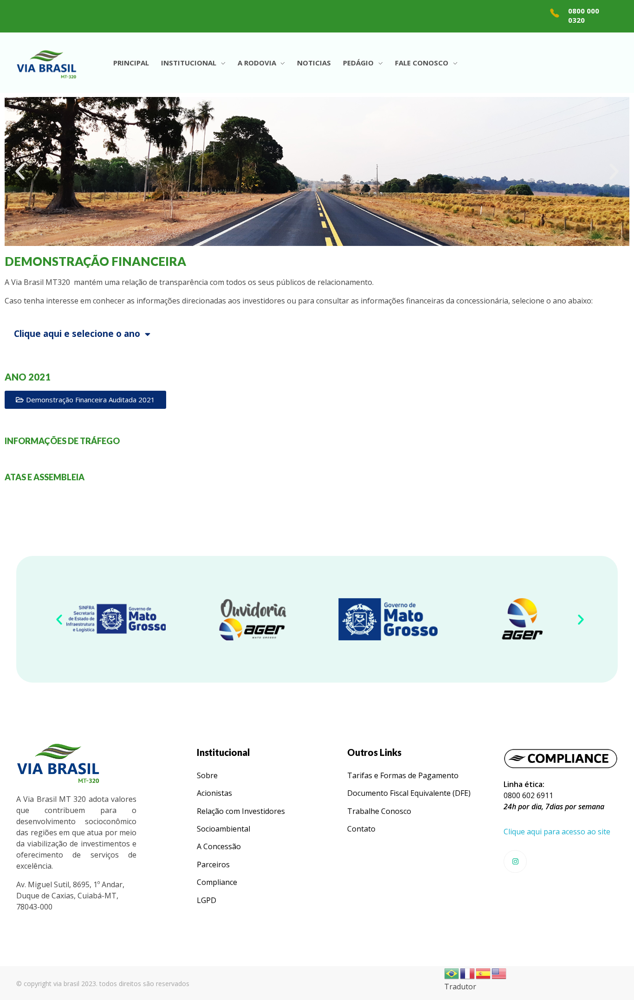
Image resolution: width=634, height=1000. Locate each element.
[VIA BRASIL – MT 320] (46, 64)
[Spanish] (484, 973)
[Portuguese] (452, 973)
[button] (20, 171)
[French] (468, 973)
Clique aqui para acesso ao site (557, 831)
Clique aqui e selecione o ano (77, 334)
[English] (499, 973)
